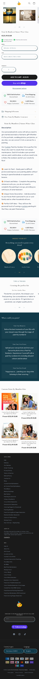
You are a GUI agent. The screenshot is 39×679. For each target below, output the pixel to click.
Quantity (4, 65)
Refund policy (32, 669)
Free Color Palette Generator (12, 582)
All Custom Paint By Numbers (12, 486)
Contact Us (7, 478)
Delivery (6, 462)
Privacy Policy (8, 470)
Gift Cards (7, 551)
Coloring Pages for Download (12, 507)
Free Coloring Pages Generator (13, 595)
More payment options (19, 88)
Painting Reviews (9, 509)
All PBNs (6, 564)
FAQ (5, 460)
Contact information (29, 672)
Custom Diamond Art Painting (12, 559)
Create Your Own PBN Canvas (12, 588)
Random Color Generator (11, 580)
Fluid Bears (7, 488)
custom (25, 206)
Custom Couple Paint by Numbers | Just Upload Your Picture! (29, 413)
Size (3, 52)
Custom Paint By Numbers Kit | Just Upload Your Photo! (10, 412)
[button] (4, 3)
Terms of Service (8, 473)
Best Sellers (7, 494)
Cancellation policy (20, 675)
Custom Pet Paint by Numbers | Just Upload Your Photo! (10, 441)
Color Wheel (7, 572)
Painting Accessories (10, 496)
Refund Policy (8, 475)
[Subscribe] (32, 619)
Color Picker (7, 575)
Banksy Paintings (9, 491)
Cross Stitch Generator (10, 502)
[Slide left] (15, 27)
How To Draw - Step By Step (12, 522)
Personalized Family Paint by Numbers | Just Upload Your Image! (29, 443)
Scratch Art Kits (8, 554)
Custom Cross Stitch (9, 556)
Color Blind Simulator (10, 577)
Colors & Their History (10, 517)
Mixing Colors (8, 520)
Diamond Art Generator (11, 504)
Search (6, 546)
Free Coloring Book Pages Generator (14, 512)
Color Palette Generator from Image (14, 585)
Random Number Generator (12, 515)
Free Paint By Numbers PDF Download (14, 593)
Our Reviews (7, 465)
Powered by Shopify (23, 669)
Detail (3, 44)
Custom (8, 147)
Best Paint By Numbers (10, 567)
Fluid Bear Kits (8, 561)
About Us (6, 548)
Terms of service (19, 672)
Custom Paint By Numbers (11, 483)
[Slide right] (24, 27)
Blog (5, 481)
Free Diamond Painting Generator (13, 590)
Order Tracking (8, 468)
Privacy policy (11, 672)
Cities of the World (9, 499)
